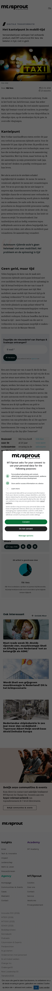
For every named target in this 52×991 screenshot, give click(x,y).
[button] (26, 489)
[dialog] (26, 495)
